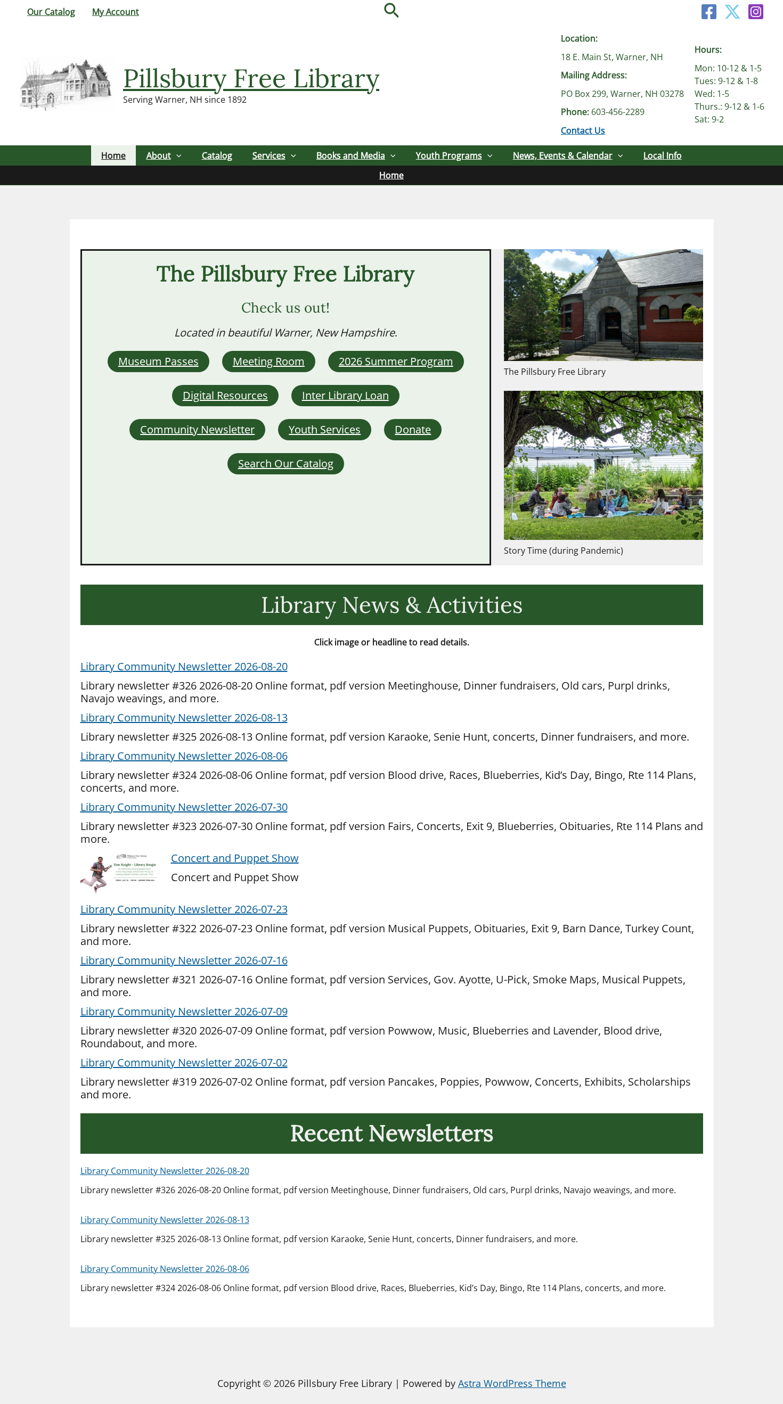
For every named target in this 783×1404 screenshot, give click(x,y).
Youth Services (325, 429)
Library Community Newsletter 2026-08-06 (184, 756)
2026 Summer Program (396, 361)
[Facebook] (708, 11)
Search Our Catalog (285, 463)
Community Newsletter (197, 429)
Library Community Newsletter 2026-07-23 (184, 909)
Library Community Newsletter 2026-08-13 (184, 717)
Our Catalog (51, 12)
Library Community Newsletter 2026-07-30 (184, 807)
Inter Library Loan (345, 395)
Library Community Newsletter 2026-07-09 (184, 1011)
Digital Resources (225, 395)
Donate (413, 429)
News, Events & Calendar (563, 155)
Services (269, 155)
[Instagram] (755, 11)
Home (113, 155)
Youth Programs (449, 155)
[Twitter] (732, 11)
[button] (392, 11)
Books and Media (350, 155)
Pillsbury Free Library (251, 78)
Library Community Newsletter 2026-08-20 (184, 666)
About (158, 155)
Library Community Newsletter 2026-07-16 (184, 960)
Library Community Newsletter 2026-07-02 (184, 1062)
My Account (115, 12)
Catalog (217, 155)
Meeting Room (269, 361)
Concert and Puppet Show (235, 858)
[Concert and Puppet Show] (120, 874)
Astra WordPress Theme (512, 1383)
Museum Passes (158, 361)
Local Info (662, 155)
